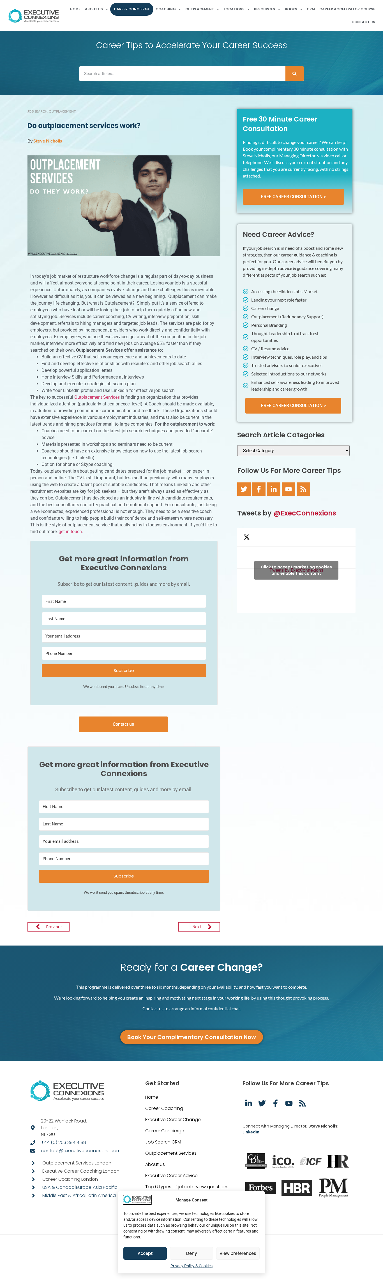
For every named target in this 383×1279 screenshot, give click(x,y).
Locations (234, 9)
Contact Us (363, 22)
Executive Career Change (173, 1119)
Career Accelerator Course (347, 9)
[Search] (294, 73)
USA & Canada (58, 1187)
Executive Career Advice (171, 1175)
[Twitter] (244, 489)
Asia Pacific (105, 1187)
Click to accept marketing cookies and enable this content (296, 570)
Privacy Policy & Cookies (191, 1266)
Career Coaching (164, 1108)
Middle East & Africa (63, 1195)
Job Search (37, 111)
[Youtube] (288, 489)
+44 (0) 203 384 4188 (63, 1142)
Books (291, 9)
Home (75, 9)
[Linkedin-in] (273, 489)
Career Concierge (132, 9)
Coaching (166, 9)
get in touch (70, 531)
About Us (94, 9)
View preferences (238, 1253)
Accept (145, 1253)
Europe (83, 1187)
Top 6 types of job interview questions (187, 1187)
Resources (264, 9)
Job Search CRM (163, 1142)
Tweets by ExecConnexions (296, 570)
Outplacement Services (97, 397)
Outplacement (62, 111)
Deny (191, 1253)
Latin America (101, 1195)
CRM (311, 9)
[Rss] (303, 489)
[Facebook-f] (259, 489)
